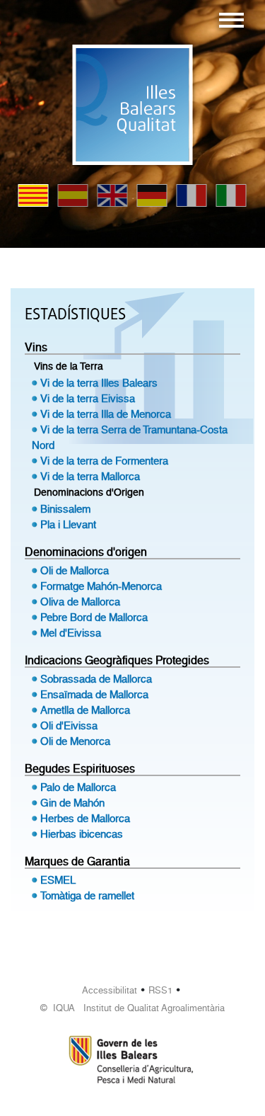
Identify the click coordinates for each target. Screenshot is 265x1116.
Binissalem (65, 509)
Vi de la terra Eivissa (87, 398)
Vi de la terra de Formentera (104, 461)
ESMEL (58, 880)
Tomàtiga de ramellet (87, 895)
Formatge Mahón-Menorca (101, 586)
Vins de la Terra (68, 366)
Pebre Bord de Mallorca (94, 617)
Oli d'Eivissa (69, 725)
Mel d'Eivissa (70, 633)
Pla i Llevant (68, 524)
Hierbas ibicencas (81, 834)
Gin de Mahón (72, 803)
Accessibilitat (109, 990)
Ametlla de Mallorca (85, 710)
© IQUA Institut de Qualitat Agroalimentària (132, 1008)
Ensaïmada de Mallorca (94, 694)
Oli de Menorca (75, 741)
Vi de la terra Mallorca (90, 476)
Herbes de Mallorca (85, 818)
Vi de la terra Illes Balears (99, 383)
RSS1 (160, 990)
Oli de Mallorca (74, 570)
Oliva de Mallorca (80, 602)
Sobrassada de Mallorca (96, 679)
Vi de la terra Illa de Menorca (105, 414)
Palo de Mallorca (78, 787)
